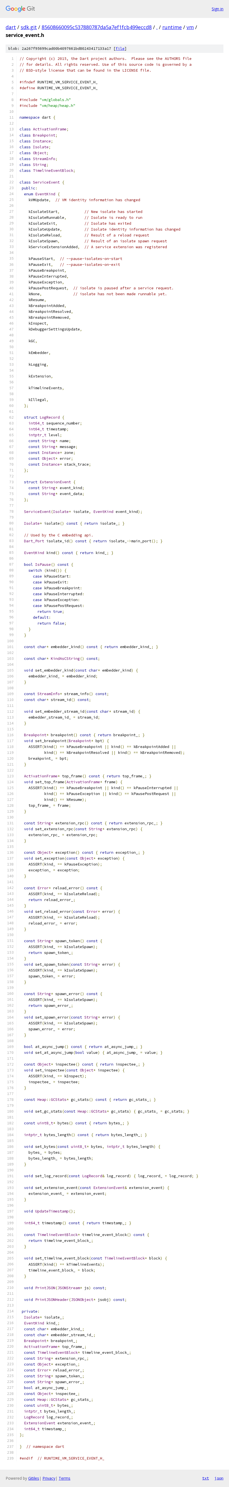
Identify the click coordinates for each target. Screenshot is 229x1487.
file (120, 48)
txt (205, 1478)
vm (190, 27)
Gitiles (33, 1478)
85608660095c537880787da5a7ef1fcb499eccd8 (97, 27)
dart (11, 27)
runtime (172, 27)
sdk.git (29, 27)
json (218, 1478)
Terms (64, 1478)
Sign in (217, 8)
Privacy (48, 1478)
